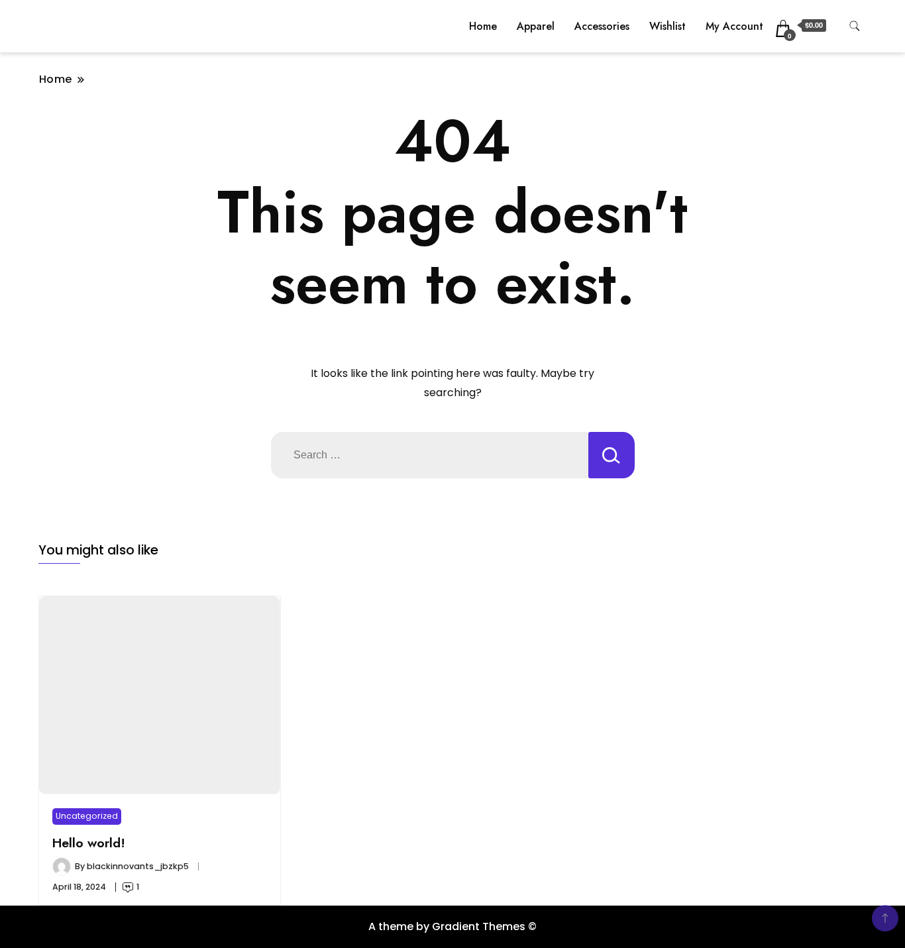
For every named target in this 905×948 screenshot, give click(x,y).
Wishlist (667, 26)
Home (483, 26)
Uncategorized (87, 815)
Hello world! (88, 842)
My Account (734, 26)
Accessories (601, 26)
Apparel (536, 26)
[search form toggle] (855, 26)
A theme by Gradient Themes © (452, 926)
